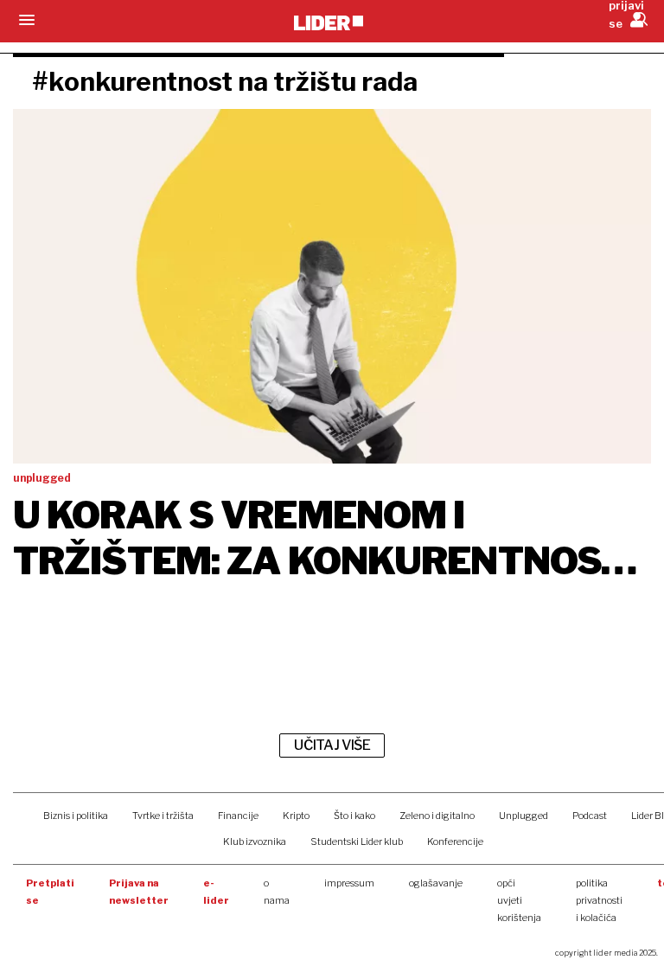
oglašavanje (436, 883)
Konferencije (455, 841)
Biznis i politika (75, 815)
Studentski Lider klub (356, 841)
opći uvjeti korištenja (519, 900)
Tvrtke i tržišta (163, 815)
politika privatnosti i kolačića (599, 900)
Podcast (589, 815)
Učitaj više (332, 745)
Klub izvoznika (254, 841)
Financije (238, 815)
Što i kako (354, 815)
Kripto (296, 815)
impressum (349, 883)
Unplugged (523, 815)
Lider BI (647, 815)
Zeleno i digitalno (437, 815)
